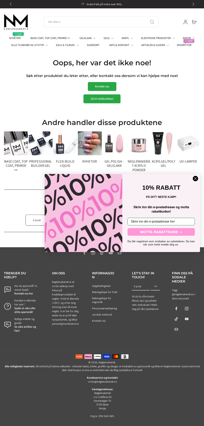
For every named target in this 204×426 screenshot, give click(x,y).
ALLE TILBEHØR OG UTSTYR (27, 45)
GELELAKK (85, 38)
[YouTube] (110, 252)
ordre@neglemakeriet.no (102, 381)
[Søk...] (152, 22)
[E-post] (119, 252)
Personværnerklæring (104, 308)
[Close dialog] (195, 179)
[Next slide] (193, 4)
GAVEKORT (93, 45)
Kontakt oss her (23, 293)
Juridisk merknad (102, 314)
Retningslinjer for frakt (104, 292)
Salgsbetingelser (101, 286)
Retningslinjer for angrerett (101, 300)
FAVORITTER (184, 45)
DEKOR (187, 38)
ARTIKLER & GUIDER (153, 45)
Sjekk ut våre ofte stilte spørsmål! (24, 310)
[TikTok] (102, 252)
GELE (107, 38)
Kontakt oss (99, 320)
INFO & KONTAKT (119, 45)
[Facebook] (84, 252)
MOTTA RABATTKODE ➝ (161, 231)
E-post (137, 286)
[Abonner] (155, 286)
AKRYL (125, 38)
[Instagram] (93, 252)
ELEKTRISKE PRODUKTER (156, 38)
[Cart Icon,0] (194, 22)
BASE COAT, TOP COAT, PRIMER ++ (50, 38)
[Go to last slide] (10, 4)
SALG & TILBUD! (65, 45)
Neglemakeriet (107, 362)
